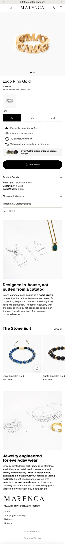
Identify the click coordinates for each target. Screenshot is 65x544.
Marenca (36, 531)
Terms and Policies (32, 538)
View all (58, 328)
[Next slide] (58, 357)
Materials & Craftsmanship (17, 203)
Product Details (11, 177)
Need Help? (9, 211)
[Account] (53, 7)
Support (8, 523)
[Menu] (4, 8)
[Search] (11, 7)
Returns (8, 519)
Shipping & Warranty (13, 196)
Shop (7, 511)
